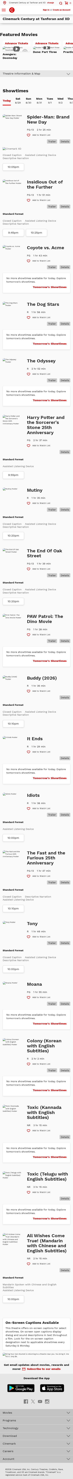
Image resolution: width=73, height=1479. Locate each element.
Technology (10, 1428)
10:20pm (13, 535)
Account (8, 1459)
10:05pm (13, 167)
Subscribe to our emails (44, 1369)
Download (10, 1436)
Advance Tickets (17, 43)
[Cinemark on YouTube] (40, 1401)
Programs (9, 1420)
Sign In (46, 10)
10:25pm (36, 232)
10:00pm (13, 837)
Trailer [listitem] (52, 141)
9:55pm (13, 475)
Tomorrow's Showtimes (50, 287)
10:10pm (13, 723)
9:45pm (13, 232)
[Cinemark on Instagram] (47, 1401)
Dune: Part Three (45, 52)
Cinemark (9, 1443)
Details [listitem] (65, 141)
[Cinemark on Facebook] (26, 1401)
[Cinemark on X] (33, 1401)
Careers (8, 1451)
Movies (7, 1412)
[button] (28, 3)
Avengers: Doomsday (10, 56)
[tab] (7, 101)
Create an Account (61, 10)
